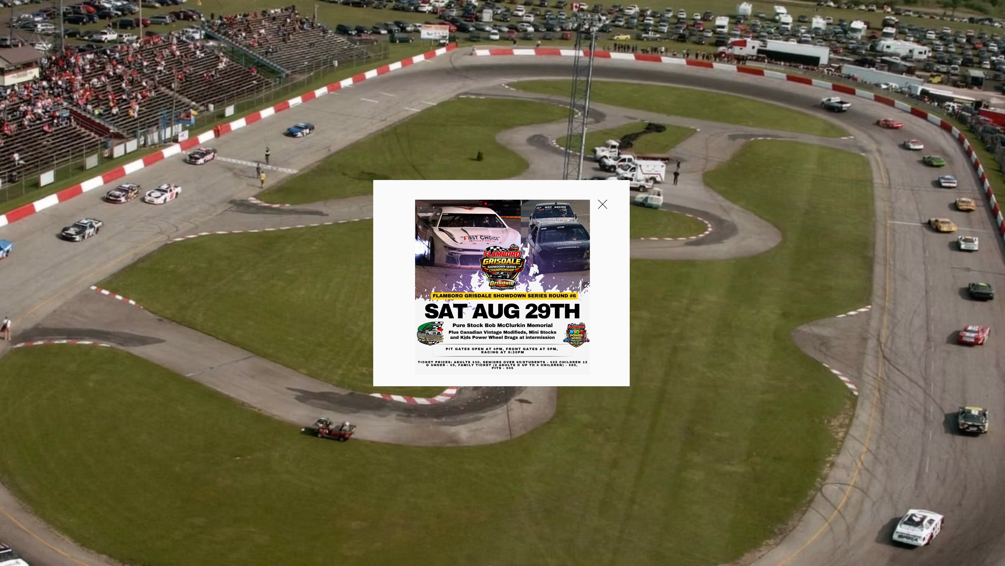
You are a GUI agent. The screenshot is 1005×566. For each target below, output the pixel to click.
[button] (602, 204)
